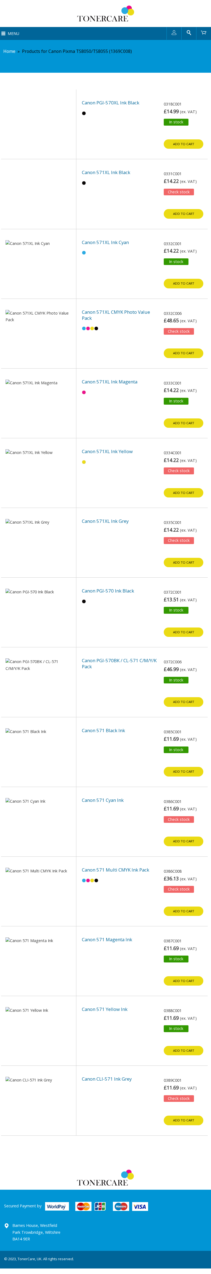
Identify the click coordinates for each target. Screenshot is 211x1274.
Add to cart (183, 144)
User (174, 32)
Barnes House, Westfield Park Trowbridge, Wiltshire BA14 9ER (36, 1232)
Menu (13, 33)
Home (9, 51)
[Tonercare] (105, 13)
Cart (204, 32)
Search (189, 32)
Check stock (179, 191)
